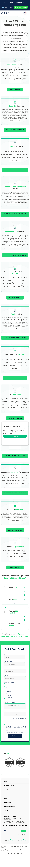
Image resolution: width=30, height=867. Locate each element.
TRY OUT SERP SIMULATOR (15, 418)
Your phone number (8, 661)
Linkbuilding (8, 691)
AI (5, 4)
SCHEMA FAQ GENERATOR (15, 567)
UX (6, 689)
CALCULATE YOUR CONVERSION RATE (15, 378)
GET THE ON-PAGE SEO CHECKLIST (15, 129)
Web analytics (9, 697)
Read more (20, 432)
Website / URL (7, 675)
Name (5, 654)
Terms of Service (6, 850)
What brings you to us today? (10, 702)
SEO (25, 2)
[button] (15, 433)
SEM (3, 4)
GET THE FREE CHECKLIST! (15, 297)
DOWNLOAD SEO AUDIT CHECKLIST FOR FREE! (15, 337)
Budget (5, 711)
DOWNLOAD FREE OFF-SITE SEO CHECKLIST (15, 170)
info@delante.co (8, 7)
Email (5, 668)
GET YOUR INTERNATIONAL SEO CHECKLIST (15, 255)
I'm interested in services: (9, 682)
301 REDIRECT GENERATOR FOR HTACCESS (15, 493)
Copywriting (8, 695)
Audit (7, 693)
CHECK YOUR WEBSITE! (15, 89)
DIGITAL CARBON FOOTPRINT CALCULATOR (15, 455)
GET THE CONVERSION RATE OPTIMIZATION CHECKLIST (15, 214)
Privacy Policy (11, 721)
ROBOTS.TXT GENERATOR (15, 530)
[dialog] (15, 433)
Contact (24, 831)
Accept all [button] (15, 436)
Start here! (15, 736)
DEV (7, 699)
